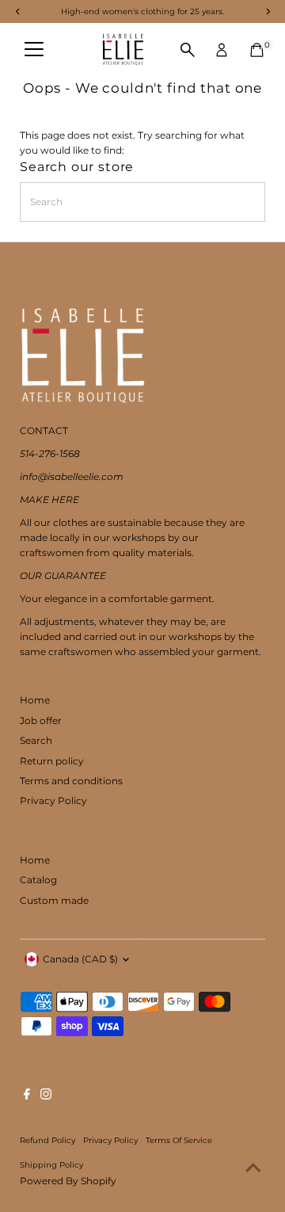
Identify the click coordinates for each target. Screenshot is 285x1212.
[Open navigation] (34, 50)
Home (35, 700)
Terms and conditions (71, 781)
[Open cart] (257, 50)
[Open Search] (187, 50)
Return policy (52, 761)
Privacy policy (110, 1140)
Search (36, 740)
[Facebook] (27, 1096)
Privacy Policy (53, 800)
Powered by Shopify (68, 1181)
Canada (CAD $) (80, 959)
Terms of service (179, 1140)
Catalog (38, 880)
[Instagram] (45, 1096)
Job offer (41, 720)
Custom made (54, 900)
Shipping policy (51, 1164)
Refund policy (47, 1140)
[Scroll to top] (253, 1168)
